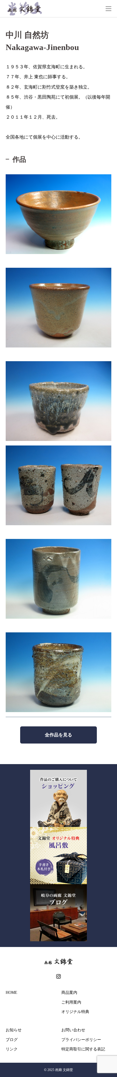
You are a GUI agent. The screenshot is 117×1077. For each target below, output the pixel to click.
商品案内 (69, 992)
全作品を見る (58, 734)
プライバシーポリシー (81, 1040)
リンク (12, 1049)
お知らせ (14, 1030)
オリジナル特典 (75, 1012)
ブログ (12, 1040)
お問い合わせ (73, 1030)
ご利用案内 (71, 1002)
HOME (11, 992)
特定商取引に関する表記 (83, 1049)
